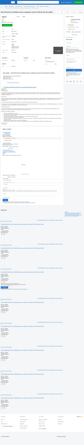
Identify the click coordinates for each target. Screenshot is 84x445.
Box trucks (74, 214)
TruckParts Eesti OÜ (7, 132)
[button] (58, 12)
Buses (66, 212)
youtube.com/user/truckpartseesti (9, 151)
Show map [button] (23, 164)
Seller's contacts (4, 423)
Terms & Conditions (23, 419)
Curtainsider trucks (68, 214)
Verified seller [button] (7, 133)
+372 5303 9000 (15, 146)
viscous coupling (15, 33)
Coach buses (70, 215)
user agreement (26, 201)
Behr (12, 29)
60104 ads (8, 134)
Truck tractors (70, 212)
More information (69, 37)
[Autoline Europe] (5, 2)
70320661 (13, 36)
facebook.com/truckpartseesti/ (8, 150)
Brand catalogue (23, 427)
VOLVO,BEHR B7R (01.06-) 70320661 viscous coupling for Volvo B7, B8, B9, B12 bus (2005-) (22, 224)
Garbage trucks (76, 215)
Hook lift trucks (70, 213)
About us (2, 419)
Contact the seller (7, 25)
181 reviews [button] (13, 138)
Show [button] (10, 146)
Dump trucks (75, 212)
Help (2, 421)
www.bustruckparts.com (7, 149)
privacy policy (18, 201)
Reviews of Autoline (23, 425)
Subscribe (4, 287)
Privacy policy (22, 421)
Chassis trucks (76, 213)
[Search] (18, 2)
